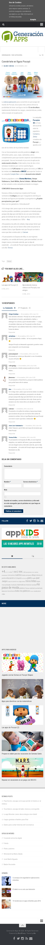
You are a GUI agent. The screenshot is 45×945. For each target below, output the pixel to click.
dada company (26, 575)
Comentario (8, 466)
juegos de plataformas (13, 581)
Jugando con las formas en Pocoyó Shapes (17, 675)
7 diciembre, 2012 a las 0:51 (33, 425)
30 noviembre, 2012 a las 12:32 (29, 354)
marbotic (13, 585)
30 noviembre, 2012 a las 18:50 (22, 389)
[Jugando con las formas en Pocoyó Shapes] (22, 662)
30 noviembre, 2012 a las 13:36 (27, 366)
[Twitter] (30, 520)
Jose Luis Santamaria (16, 425)
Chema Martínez (25, 179)
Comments (10, 308)
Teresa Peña (13, 437)
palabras (22, 588)
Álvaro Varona (9, 66)
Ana (28, 219)
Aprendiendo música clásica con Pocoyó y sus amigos (31, 287)
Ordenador (6, 55)
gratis (29, 578)
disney (38, 575)
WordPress (22, 933)
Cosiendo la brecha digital (13, 838)
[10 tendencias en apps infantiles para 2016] (6, 904)
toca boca (11, 591)
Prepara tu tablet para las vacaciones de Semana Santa (22, 754)
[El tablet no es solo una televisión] (6, 892)
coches (36, 572)
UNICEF (23, 171)
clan (33, 572)
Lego (20, 581)
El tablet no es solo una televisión (24, 889)
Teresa (10, 248)
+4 (3, 571)
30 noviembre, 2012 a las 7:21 (26, 336)
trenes (31, 591)
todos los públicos (22, 591)
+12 (8, 572)
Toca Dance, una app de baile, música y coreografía (21, 809)
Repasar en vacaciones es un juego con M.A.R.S (19, 780)
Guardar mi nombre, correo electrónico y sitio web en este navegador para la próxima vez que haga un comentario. (22, 503)
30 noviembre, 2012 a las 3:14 (29, 314)
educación (10, 578)
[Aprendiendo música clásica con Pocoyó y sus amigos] (32, 277)
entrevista (24, 578)
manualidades (6, 585)
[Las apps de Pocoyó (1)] (12, 277)
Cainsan (25, 232)
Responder (12, 332)
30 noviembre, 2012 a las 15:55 (26, 377)
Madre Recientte (9, 864)
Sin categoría (17, 55)
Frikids (6, 843)
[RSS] (38, 520)
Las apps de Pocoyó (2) (10, 727)
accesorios (29, 572)
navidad (33, 585)
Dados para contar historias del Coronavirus (19, 825)
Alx (34, 933)
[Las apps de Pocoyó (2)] (22, 715)
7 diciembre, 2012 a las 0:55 (27, 437)
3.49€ (24, 572)
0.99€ (10, 572)
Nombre (7, 482)
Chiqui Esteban (13, 314)
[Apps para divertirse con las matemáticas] (22, 689)
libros (28, 581)
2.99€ (19, 571)
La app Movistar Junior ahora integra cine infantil (20, 814)
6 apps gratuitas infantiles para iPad (16, 820)
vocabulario (37, 591)
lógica (38, 581)
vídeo (3, 594)
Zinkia (35, 137)
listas (33, 581)
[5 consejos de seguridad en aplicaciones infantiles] (6, 881)
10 (42, 55)
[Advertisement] (22, 626)
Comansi (36, 134)
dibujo (34, 575)
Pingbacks (25, 308)
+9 (6, 572)
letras (23, 581)
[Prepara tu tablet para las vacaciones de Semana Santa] (22, 741)
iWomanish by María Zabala (13, 854)
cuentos (18, 575)
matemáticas (21, 585)
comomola (4, 575)
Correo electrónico (30, 482)
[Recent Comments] (32, 556)
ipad (37, 578)
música (28, 585)
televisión (4, 591)
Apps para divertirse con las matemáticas (17, 701)
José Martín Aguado (11, 859)
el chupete (18, 578)
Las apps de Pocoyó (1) (10, 285)
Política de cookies (16, 17)
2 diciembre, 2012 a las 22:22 (24, 409)
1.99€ (14, 572)
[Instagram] (34, 520)
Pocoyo (9, 261)
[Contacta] (41, 520)
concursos (11, 575)
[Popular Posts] (12, 556)
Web (5, 490)
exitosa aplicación (10, 102)
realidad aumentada (36, 588)
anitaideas (12, 336)
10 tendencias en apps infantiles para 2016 (27, 901)
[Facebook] (27, 520)
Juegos (5, 581)
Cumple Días (14, 174)
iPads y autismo (9, 849)
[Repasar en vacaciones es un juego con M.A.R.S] (22, 767)
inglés (34, 578)
